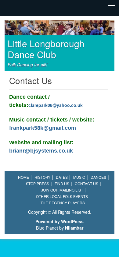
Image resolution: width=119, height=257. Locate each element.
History (42, 177)
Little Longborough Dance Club (46, 49)
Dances (98, 177)
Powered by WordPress (59, 221)
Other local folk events (62, 196)
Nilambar (74, 228)
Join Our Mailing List (62, 189)
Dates (62, 177)
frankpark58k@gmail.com (42, 128)
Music (79, 177)
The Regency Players (63, 202)
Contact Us (86, 183)
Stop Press (37, 183)
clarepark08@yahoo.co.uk (55, 105)
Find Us (62, 183)
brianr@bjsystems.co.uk (41, 151)
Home (23, 177)
